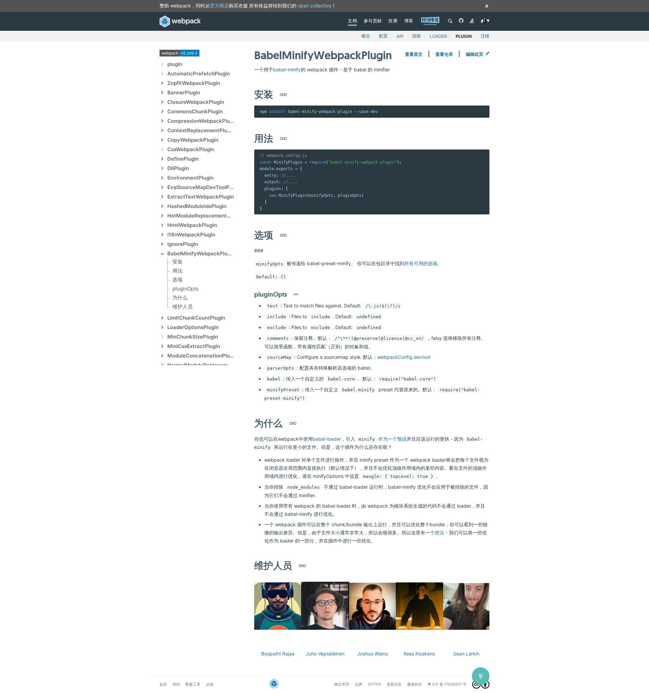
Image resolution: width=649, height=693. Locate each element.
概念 (365, 36)
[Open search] (450, 21)
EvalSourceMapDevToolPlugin (200, 187)
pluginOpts (185, 288)
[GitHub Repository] (461, 21)
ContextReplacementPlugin (200, 130)
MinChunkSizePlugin (192, 336)
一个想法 (434, 532)
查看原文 (414, 54)
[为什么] (294, 424)
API (399, 36)
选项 (177, 280)
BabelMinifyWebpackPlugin (200, 253)
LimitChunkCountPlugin (196, 318)
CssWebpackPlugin (190, 149)
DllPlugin (178, 168)
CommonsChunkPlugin (195, 111)
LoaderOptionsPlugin (193, 327)
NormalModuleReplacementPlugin (200, 365)
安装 (177, 262)
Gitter (374, 684)
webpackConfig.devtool (403, 357)
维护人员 (182, 306)
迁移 (485, 36)
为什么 (180, 298)
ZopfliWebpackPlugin (193, 83)
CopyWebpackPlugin (192, 140)
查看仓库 (444, 54)
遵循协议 (414, 684)
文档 (352, 20)
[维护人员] (303, 566)
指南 (416, 36)
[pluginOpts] (296, 294)
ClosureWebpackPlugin (195, 102)
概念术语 (341, 684)
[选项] (284, 236)
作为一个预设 (392, 439)
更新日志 (394, 684)
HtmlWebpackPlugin (192, 225)
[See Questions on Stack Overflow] (472, 21)
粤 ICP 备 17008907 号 (447, 684)
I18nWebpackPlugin (191, 234)
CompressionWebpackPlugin (200, 121)
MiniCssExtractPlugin (193, 346)
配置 (383, 36)
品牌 (358, 684)
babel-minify (287, 69)
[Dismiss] (486, 6)
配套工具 (193, 684)
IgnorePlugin (182, 244)
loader (438, 36)
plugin (464, 36)
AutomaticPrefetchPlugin (198, 73)
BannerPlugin (183, 92)
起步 (163, 684)
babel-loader (327, 439)
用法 (177, 271)
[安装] (284, 95)
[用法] (284, 139)
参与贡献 (373, 20)
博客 (408, 20)
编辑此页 (474, 54)
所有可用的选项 (420, 263)
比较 (210, 684)
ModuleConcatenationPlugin (200, 355)
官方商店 (219, 5)
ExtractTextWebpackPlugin (200, 196)
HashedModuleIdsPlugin (196, 206)
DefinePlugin (183, 159)
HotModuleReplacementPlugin (200, 215)
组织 (176, 684)
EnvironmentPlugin (190, 178)
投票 (393, 20)
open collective (314, 5)
